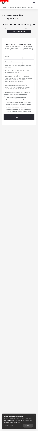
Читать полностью (8, 425)
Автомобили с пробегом (18, 7)
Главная (4, 7)
